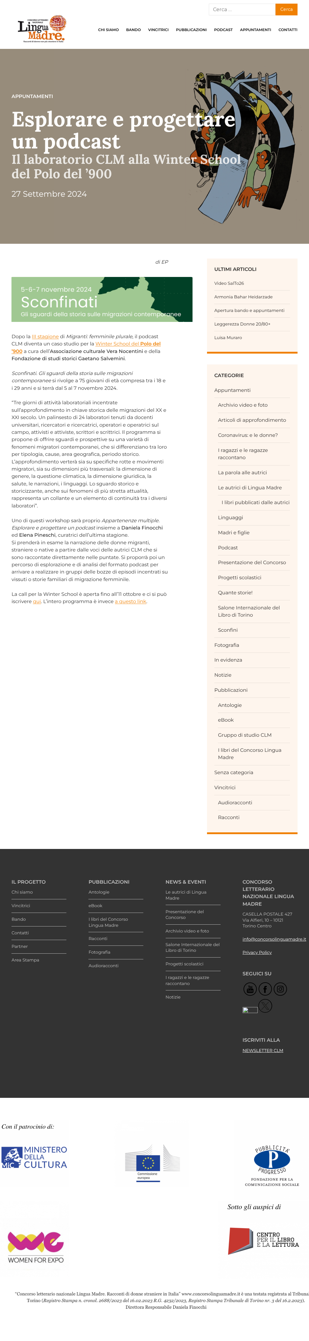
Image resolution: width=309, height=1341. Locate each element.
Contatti (288, 30)
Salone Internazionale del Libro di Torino (193, 947)
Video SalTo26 (229, 283)
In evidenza (228, 660)
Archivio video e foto (243, 405)
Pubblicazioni (191, 30)
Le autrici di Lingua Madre (250, 488)
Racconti (228, 818)
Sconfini (227, 630)
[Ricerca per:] (242, 9)
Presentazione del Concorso (252, 563)
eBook (226, 720)
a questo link (130, 602)
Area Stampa (25, 960)
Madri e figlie (234, 533)
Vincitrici (158, 30)
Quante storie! (235, 593)
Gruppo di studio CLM (245, 735)
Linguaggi (230, 518)
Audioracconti (235, 803)
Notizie (222, 675)
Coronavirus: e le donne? (248, 435)
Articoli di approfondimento (252, 420)
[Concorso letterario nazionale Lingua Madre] (41, 44)
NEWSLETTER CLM (263, 1050)
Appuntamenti (255, 30)
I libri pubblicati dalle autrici (256, 503)
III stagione (45, 337)
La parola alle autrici (242, 473)
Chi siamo (108, 30)
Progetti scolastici (239, 578)
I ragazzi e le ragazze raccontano (187, 980)
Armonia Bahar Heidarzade (243, 297)
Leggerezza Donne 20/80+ (242, 324)
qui (37, 602)
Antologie (230, 705)
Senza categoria (233, 773)
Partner (19, 946)
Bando (133, 30)
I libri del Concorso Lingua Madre (108, 922)
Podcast (223, 30)
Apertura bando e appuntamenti (249, 310)
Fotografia (226, 645)
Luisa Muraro (228, 337)
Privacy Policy (257, 952)
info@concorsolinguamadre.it (274, 939)
